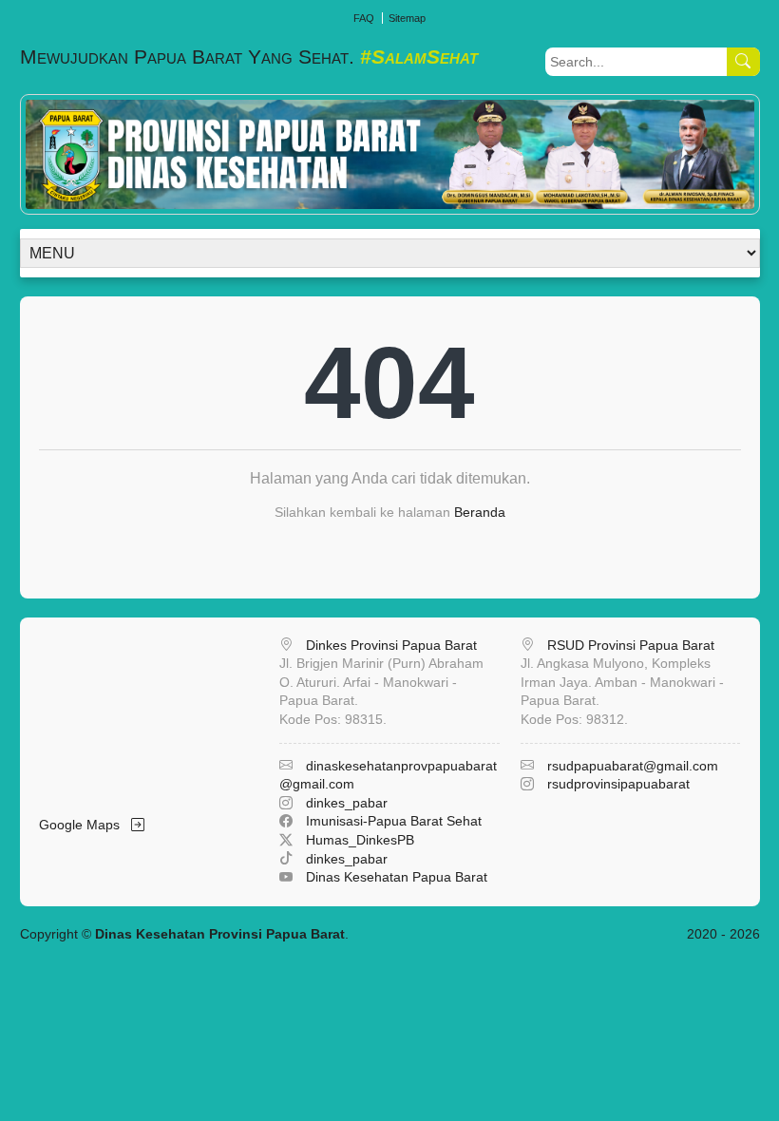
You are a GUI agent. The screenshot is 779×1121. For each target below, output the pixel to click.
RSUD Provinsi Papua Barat (630, 645)
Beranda (479, 512)
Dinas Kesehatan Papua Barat (396, 876)
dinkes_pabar (347, 802)
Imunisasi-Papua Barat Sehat (394, 820)
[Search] (743, 62)
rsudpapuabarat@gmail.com (632, 765)
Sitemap (407, 18)
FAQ (363, 18)
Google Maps (85, 824)
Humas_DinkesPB (360, 839)
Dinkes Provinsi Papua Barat (391, 645)
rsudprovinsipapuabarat (618, 783)
